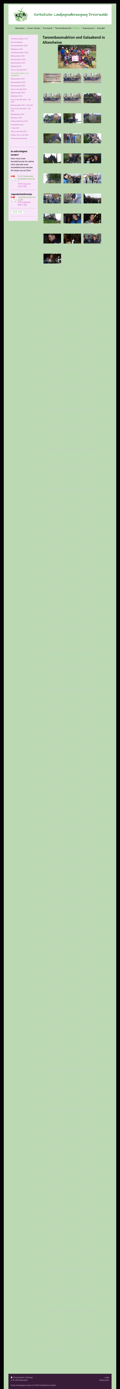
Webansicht (104, 1380)
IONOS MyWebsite (41, 1385)
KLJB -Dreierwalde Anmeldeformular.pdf (26, 178)
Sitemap (29, 1377)
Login (107, 1377)
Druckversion (19, 1377)
